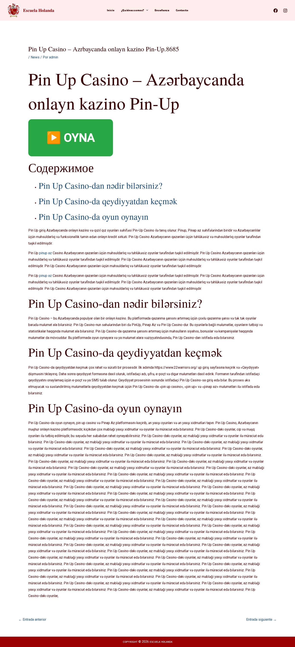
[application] (146, 10)
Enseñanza (162, 10)
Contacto (182, 10)
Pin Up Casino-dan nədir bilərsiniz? (100, 185)
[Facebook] (275, 10)
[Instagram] (285, 10)
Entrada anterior (32, 619)
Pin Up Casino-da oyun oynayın (93, 216)
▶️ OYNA (70, 137)
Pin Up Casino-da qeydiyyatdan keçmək (108, 201)
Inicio (110, 10)
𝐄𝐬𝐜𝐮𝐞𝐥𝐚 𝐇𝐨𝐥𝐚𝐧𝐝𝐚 (38, 10)
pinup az (45, 253)
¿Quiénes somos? (132, 10)
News (35, 57)
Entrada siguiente (261, 619)
